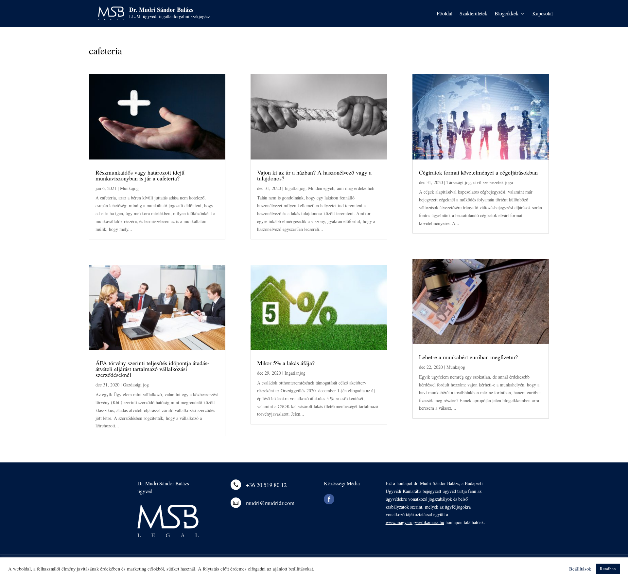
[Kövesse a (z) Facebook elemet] (329, 499)
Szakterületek (473, 14)
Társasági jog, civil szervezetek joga (479, 182)
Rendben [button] (608, 568)
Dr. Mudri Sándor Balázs (161, 9)
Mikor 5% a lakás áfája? (286, 363)
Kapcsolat (542, 14)
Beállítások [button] (580, 569)
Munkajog (129, 188)
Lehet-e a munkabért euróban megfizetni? (468, 357)
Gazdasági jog (136, 385)
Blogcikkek (506, 14)
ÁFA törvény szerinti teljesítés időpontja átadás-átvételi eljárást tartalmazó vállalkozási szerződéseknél (152, 369)
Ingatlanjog (295, 188)
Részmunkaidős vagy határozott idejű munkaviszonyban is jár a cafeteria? (140, 175)
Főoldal (444, 14)
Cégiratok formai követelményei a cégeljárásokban (478, 172)
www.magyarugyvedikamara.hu (415, 522)
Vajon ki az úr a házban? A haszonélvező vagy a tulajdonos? (314, 175)
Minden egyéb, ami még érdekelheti (341, 188)
